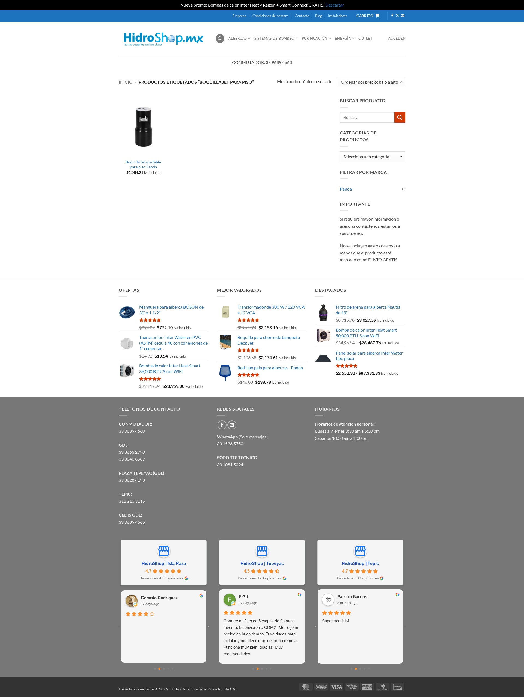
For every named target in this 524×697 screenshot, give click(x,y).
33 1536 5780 (230, 443)
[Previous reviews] (315, 626)
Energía (343, 38)
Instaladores (337, 16)
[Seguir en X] (397, 16)
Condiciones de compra (270, 16)
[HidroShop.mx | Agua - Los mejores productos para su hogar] (163, 38)
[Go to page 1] (159, 669)
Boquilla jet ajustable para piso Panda (143, 164)
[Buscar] (220, 38)
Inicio (126, 81)
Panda (346, 188)
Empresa (239, 16)
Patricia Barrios (352, 596)
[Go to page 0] (155, 669)
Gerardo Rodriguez (159, 597)
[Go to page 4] (172, 668)
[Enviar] (399, 117)
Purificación (314, 38)
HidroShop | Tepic (360, 563)
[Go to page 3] (168, 669)
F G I (243, 596)
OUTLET (365, 38)
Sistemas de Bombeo (274, 38)
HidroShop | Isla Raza (164, 563)
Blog (318, 16)
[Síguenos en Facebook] (392, 16)
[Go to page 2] (164, 669)
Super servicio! (335, 621)
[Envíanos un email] (402, 16)
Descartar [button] (334, 4)
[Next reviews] (208, 626)
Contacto (302, 16)
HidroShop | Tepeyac (262, 563)
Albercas (237, 38)
